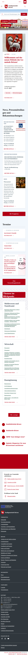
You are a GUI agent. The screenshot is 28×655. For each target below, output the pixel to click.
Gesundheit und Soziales (6, 543)
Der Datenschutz (4, 619)
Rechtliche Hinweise (5, 621)
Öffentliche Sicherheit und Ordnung (9, 555)
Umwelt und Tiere (5, 564)
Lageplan (3, 587)
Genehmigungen (4, 541)
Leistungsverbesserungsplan (7, 630)
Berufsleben (13, 21)
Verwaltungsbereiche (5, 522)
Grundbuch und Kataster (6, 546)
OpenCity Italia (18, 652)
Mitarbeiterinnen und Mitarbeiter (8, 529)
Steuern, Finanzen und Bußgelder (8, 560)
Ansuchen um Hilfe (5, 616)
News (7, 54)
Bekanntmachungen (5, 579)
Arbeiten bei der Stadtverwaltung (8, 539)
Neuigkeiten (5, 21)
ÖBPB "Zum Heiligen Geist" (15, 437)
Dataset (2, 623)
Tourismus (3, 562)
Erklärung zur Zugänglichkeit (7, 626)
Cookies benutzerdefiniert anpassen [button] (9, 645)
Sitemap (3, 647)
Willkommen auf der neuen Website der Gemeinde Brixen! (14, 59)
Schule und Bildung (5, 557)
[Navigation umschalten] (1, 6)
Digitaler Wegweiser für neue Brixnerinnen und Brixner (16, 444)
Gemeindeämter (4, 524)
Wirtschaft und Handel (6, 567)
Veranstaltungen (6, 25)
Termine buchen (4, 612)
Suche (23, 14)
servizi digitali (12, 652)
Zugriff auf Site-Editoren (22, 653)
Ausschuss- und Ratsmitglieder (8, 526)
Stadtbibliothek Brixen (13, 424)
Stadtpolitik (3, 519)
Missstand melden (5, 614)
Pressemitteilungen (5, 577)
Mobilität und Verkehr (6, 553)
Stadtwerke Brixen (12, 430)
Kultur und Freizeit (5, 548)
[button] (4, 2)
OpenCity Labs (11, 653)
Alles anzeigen (14, 415)
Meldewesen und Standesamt (7, 550)
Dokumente (3, 531)
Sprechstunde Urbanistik (10, 233)
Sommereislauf (7, 245)
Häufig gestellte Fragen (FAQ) (8, 609)
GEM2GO (3, 628)
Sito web (6, 652)
